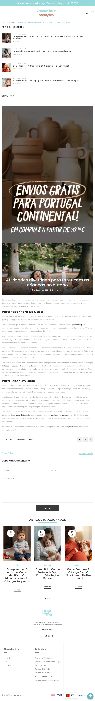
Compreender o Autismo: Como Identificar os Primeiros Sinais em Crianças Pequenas (48, 37)
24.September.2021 (41, 290)
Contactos (8, 665)
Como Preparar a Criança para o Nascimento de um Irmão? (41, 66)
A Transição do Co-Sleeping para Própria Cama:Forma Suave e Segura (46, 80)
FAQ (5, 661)
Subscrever (47, 629)
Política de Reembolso (44, 676)
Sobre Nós (8, 658)
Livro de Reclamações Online (47, 680)
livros (35, 418)
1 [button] (45, 598)
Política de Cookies (43, 669)
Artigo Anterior (8, 453)
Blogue (12, 22)
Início (4, 22)
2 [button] (47, 598)
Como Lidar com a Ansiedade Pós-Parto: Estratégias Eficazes (42, 51)
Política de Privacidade (44, 673)
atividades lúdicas (25, 440)
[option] (17, 557)
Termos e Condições (43, 658)
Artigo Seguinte (86, 453)
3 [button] (49, 598)
